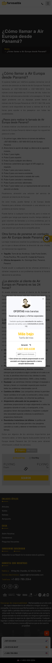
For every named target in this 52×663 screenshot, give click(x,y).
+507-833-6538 (26, 349)
